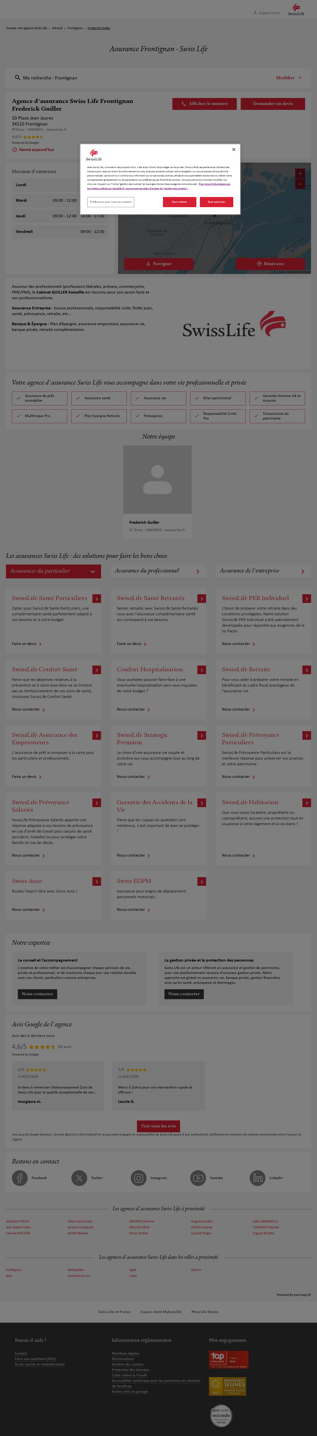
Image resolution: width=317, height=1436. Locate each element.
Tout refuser (179, 201)
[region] (160, 179)
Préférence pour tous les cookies (111, 201)
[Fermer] (233, 149)
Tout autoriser (217, 201)
